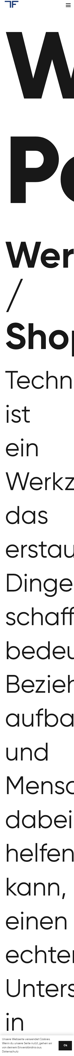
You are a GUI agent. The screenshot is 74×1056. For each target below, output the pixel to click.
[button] (68, 5)
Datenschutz (10, 1051)
